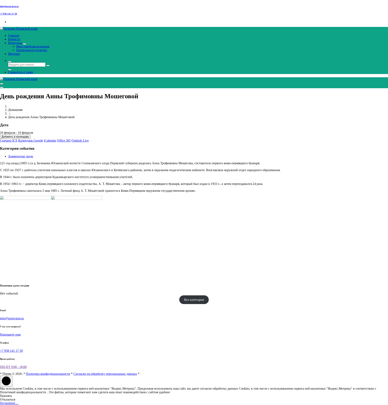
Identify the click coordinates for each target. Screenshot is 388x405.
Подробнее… (9, 403)
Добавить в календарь (15, 136)
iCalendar (50, 140)
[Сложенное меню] (1, 83)
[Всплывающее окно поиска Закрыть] (9, 69)
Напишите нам (10, 334)
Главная (13, 35)
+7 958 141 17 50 (8, 14)
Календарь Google (30, 140)
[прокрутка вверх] (6, 381)
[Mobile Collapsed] (24, 44)
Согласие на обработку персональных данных (105, 373)
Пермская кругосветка (31, 50)
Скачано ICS (8, 140)
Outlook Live (80, 140)
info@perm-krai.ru (9, 6)
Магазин (14, 53)
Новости (14, 39)
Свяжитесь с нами (20, 72)
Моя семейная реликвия (32, 46)
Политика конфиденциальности (48, 373)
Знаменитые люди (20, 156)
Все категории (194, 299)
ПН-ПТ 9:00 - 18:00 (13, 367)
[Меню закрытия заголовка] (1, 87)
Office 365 (64, 140)
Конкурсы (15, 43)
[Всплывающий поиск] (9, 61)
